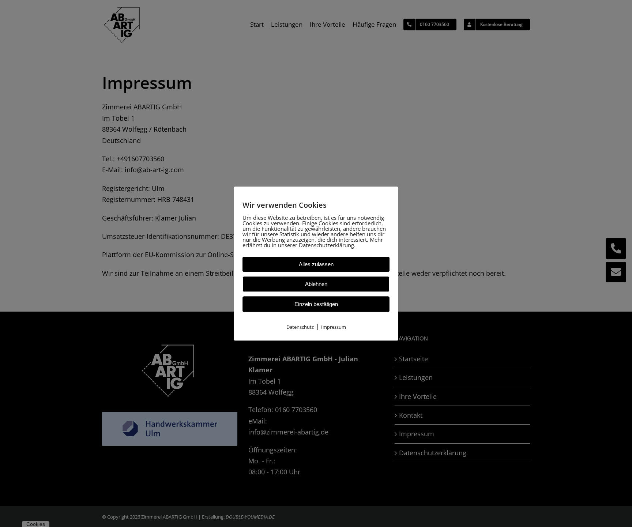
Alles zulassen (316, 264)
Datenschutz (300, 327)
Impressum (333, 327)
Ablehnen (316, 284)
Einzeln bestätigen (316, 304)
